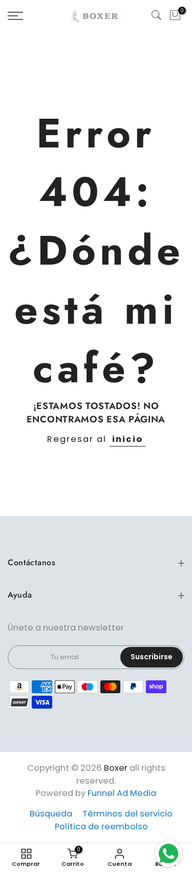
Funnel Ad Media (122, 793)
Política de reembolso (101, 826)
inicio (127, 439)
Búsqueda (51, 814)
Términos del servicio (127, 814)
